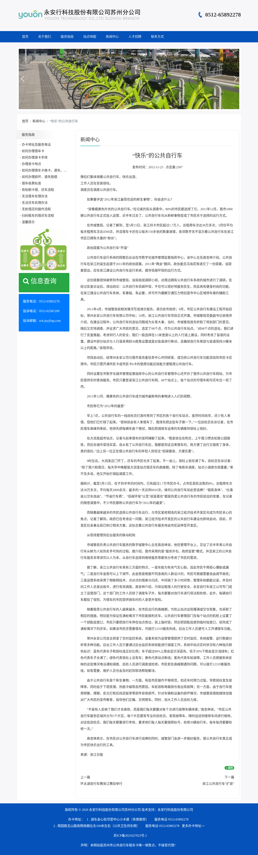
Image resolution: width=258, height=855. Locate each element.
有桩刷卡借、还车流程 (38, 189)
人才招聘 (134, 36)
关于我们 (44, 36)
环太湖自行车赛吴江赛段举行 (101, 783)
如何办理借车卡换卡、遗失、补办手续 (49, 170)
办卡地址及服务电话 (36, 144)
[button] (22, 79)
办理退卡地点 (31, 164)
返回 (230, 767)
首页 (25, 36)
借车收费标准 (31, 183)
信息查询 (42, 281)
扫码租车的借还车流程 (38, 215)
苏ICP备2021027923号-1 (130, 835)
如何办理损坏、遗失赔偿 (39, 177)
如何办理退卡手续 (35, 157)
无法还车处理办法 (35, 202)
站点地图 (89, 36)
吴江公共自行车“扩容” (218, 783)
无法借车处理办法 (35, 196)
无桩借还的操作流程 (36, 209)
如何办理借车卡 (33, 151)
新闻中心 (112, 36)
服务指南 (67, 36)
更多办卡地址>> (193, 826)
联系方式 (157, 36)
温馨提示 (28, 222)
